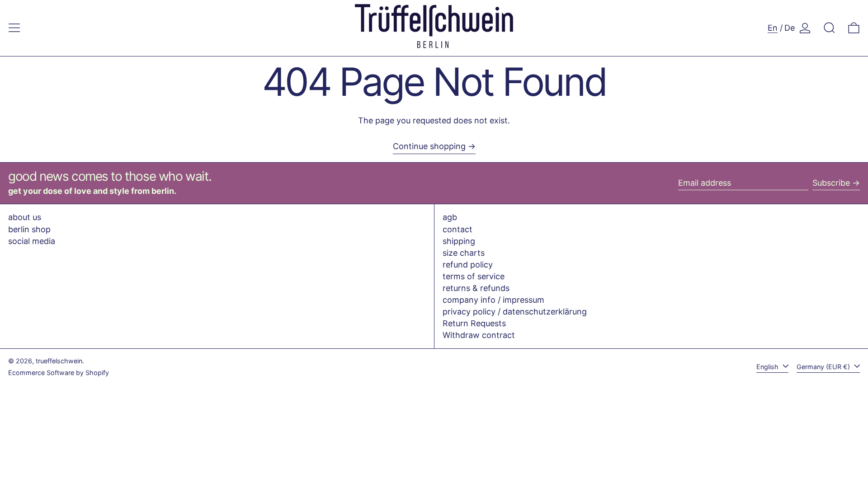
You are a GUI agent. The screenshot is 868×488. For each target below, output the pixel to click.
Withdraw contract (479, 335)
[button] (829, 28)
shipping (459, 241)
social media (31, 241)
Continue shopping (429, 146)
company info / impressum (493, 300)
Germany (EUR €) (824, 367)
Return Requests (474, 323)
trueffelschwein (59, 361)
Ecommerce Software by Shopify (58, 372)
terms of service (474, 276)
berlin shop (29, 229)
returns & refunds (476, 288)
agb (450, 217)
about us (24, 217)
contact (457, 229)
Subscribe (831, 183)
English (768, 367)
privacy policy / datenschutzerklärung (515, 311)
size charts (464, 253)
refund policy (468, 264)
